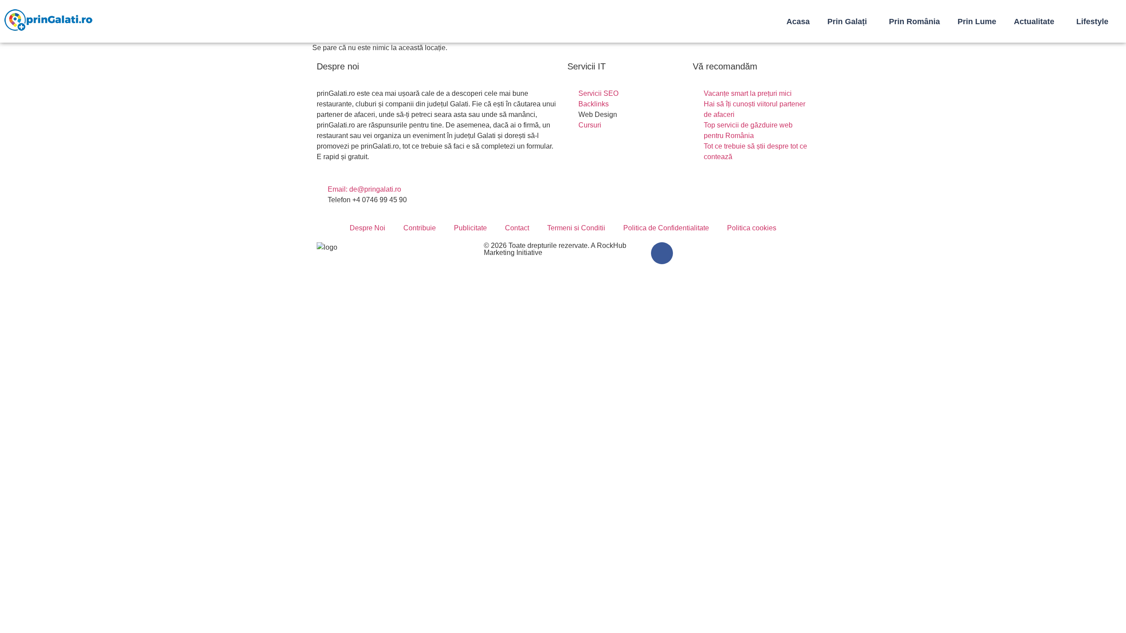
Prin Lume (977, 21)
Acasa (798, 21)
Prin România (914, 21)
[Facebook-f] (662, 253)
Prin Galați (847, 21)
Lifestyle (1092, 21)
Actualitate (1034, 21)
